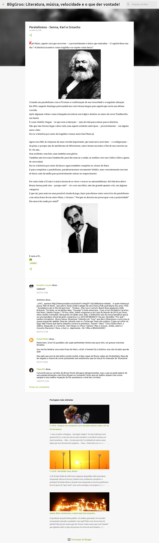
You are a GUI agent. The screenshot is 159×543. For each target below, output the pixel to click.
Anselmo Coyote (44, 285)
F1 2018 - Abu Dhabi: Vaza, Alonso (63, 471)
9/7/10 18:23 (42, 362)
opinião (33, 263)
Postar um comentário (39, 387)
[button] (30, 35)
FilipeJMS (41, 369)
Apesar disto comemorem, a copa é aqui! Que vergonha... (73, 513)
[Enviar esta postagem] (30, 260)
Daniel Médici (43, 339)
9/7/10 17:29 (42, 332)
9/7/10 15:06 (42, 293)
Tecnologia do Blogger (81, 539)
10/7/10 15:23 (43, 381)
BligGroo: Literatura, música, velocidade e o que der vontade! (63, 4)
